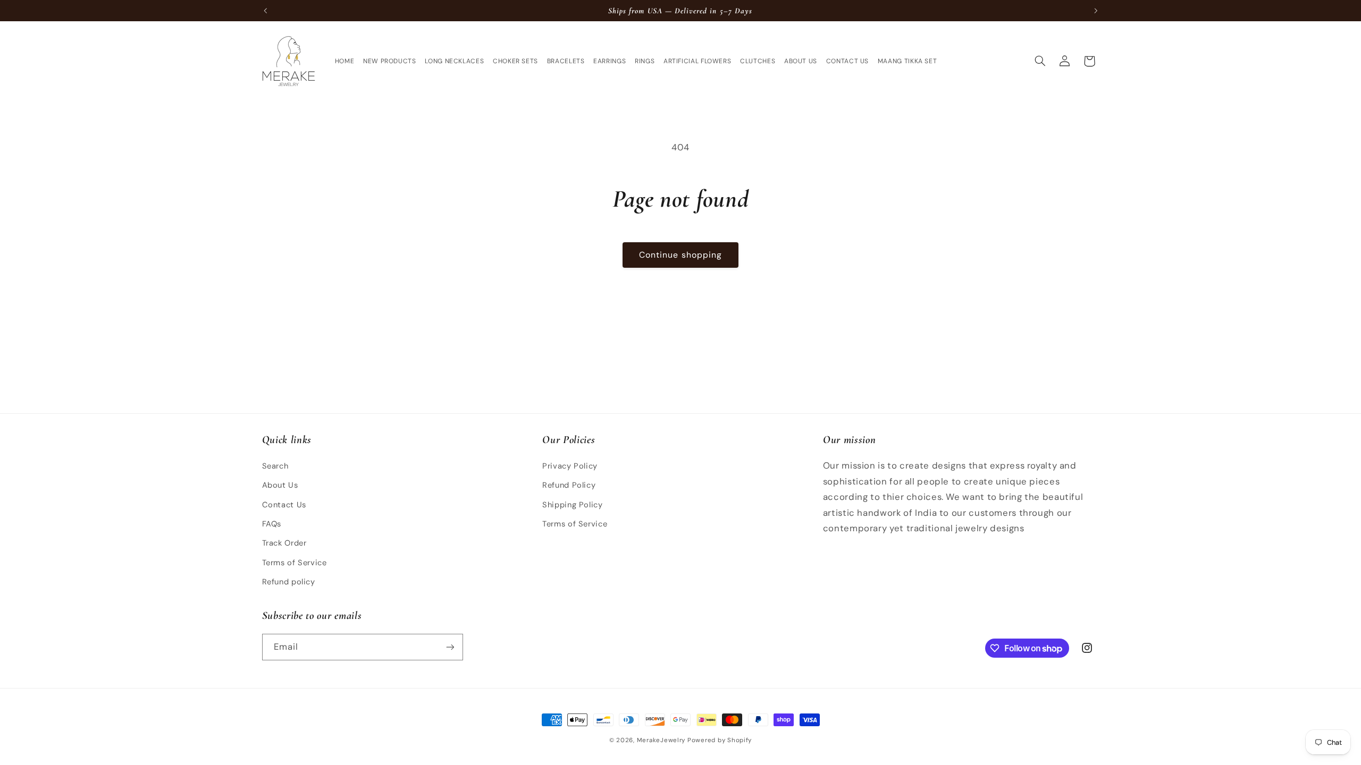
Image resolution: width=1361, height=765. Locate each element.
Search (275, 466)
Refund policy (288, 581)
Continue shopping (680, 254)
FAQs (272, 523)
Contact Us (284, 504)
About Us (280, 485)
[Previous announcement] (265, 10)
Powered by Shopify (719, 740)
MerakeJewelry (661, 740)
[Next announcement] (1095, 10)
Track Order (284, 543)
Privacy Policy (570, 466)
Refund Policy (568, 485)
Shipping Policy (572, 504)
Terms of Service (294, 562)
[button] (1040, 61)
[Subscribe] (450, 647)
